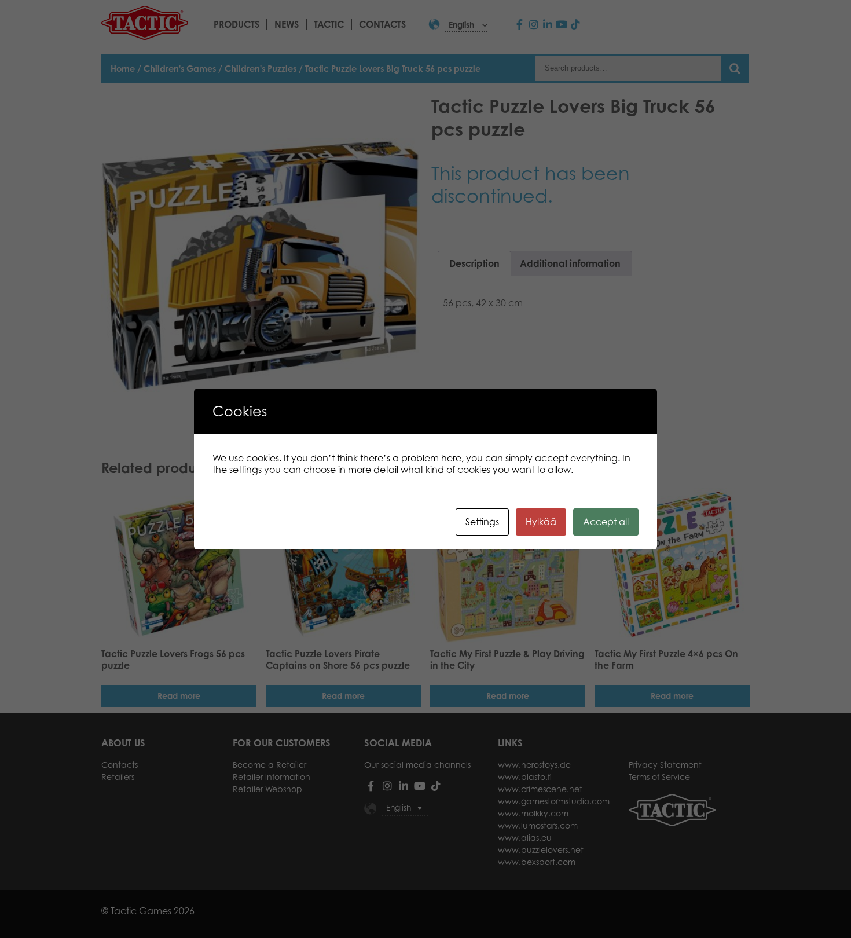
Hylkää (541, 521)
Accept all (606, 521)
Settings (482, 521)
